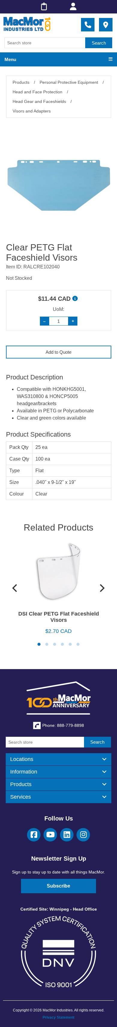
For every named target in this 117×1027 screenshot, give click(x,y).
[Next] (101, 588)
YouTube (50, 834)
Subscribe (58, 885)
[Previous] (15, 588)
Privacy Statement (58, 1017)
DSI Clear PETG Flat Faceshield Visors (58, 617)
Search (99, 42)
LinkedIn (67, 834)
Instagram (83, 834)
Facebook (33, 834)
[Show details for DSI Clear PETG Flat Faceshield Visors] (58, 574)
